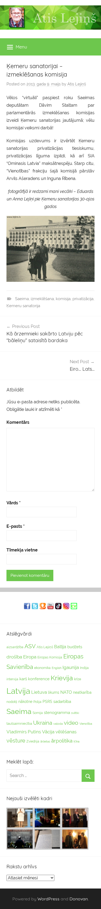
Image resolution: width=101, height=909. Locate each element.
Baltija (60, 646)
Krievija (62, 678)
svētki (75, 713)
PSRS (47, 701)
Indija (84, 668)
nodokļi (11, 702)
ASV (30, 646)
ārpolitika (61, 741)
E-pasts (15, 526)
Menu (21, 47)
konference (39, 678)
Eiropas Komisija (49, 657)
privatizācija (82, 298)
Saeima (22, 298)
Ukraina (42, 723)
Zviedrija (32, 741)
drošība (14, 657)
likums (53, 692)
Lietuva (39, 692)
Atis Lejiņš (76, 84)
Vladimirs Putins (23, 731)
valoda (58, 724)
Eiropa (29, 657)
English (56, 668)
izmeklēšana (42, 298)
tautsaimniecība (19, 723)
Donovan (78, 898)
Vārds (13, 502)
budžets (74, 646)
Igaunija (70, 667)
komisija (63, 298)
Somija (38, 713)
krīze (77, 679)
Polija (37, 702)
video (71, 722)
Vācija (48, 731)
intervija (12, 679)
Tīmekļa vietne (22, 550)
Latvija (18, 691)
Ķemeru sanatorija (23, 305)
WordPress (48, 898)
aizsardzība (14, 647)
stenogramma (57, 712)
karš (23, 678)
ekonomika (42, 668)
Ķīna (76, 741)
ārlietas (45, 741)
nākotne (25, 701)
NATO (66, 692)
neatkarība (82, 692)
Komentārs (17, 422)
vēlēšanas (65, 731)
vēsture (15, 740)
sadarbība (62, 701)
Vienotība (85, 723)
